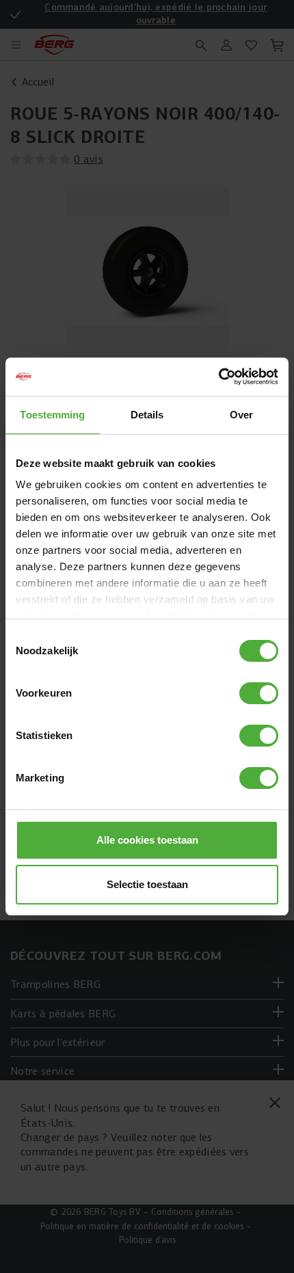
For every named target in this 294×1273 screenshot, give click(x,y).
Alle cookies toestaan (147, 840)
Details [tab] (147, 414)
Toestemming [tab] (52, 414)
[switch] (258, 693)
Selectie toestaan (147, 884)
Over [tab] (241, 414)
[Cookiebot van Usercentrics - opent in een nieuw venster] (218, 377)
